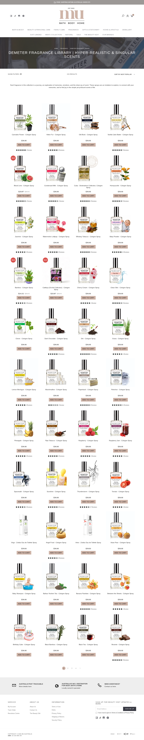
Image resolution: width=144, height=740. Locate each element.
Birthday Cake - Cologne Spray (24, 644)
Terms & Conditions (118, 713)
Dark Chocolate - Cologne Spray (56, 338)
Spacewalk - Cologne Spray (24, 491)
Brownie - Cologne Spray (120, 644)
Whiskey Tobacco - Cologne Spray (88, 236)
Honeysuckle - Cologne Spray (120, 185)
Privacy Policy (56, 713)
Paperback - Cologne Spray (88, 389)
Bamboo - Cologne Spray (24, 287)
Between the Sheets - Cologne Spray (120, 593)
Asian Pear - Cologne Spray (120, 542)
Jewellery (127, 30)
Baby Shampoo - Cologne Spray (23, 593)
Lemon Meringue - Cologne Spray (24, 389)
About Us (33, 706)
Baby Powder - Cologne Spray (120, 236)
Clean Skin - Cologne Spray (120, 287)
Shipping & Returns (58, 717)
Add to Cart (24, 145)
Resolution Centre (13, 713)
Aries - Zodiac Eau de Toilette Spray (88, 542)
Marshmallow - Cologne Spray (56, 389)
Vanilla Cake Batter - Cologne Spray (120, 134)
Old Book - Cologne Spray (88, 134)
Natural (69, 35)
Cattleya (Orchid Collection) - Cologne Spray (56, 288)
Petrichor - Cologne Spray (120, 389)
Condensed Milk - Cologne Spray (56, 185)
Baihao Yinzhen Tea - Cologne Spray (56, 593)
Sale (79, 35)
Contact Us (33, 710)
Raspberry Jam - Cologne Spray (120, 440)
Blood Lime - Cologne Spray (24, 185)
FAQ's (54, 710)
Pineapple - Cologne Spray (24, 440)
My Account (12, 706)
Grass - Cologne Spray (120, 338)
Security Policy (57, 720)
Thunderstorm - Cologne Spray (88, 491)
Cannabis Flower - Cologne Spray (24, 134)
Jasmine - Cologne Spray (24, 236)
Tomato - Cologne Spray (120, 491)
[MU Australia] (71, 16)
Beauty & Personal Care (39, 30)
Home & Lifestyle (111, 30)
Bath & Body (18, 30)
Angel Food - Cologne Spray (56, 542)
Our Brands (108, 35)
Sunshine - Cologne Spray (56, 491)
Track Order (12, 710)
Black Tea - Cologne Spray (88, 644)
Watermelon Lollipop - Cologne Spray (56, 236)
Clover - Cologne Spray (24, 338)
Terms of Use (56, 706)
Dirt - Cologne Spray (88, 338)
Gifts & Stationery (90, 30)
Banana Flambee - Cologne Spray (88, 593)
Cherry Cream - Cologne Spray (88, 287)
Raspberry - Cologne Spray (88, 440)
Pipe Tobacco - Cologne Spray (56, 440)
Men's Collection (53, 35)
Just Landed (36, 35)
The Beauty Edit (91, 35)
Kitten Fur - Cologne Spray (56, 134)
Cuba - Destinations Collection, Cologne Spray (88, 186)
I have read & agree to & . (116, 713)
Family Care (59, 30)
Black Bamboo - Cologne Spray (56, 644)
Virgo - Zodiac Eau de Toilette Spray (24, 542)
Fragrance (73, 30)
